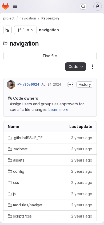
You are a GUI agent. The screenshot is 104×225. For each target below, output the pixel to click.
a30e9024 (30, 84)
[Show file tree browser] (7, 30)
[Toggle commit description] (70, 84)
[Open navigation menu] (15, 6)
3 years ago (81, 137)
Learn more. (59, 109)
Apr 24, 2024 (51, 84)
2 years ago (81, 160)
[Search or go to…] (83, 6)
